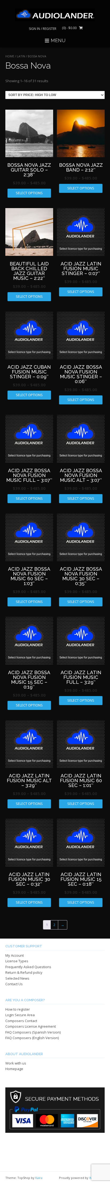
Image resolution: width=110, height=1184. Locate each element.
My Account (14, 955)
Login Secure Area (20, 1014)
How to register (17, 1009)
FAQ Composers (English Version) (32, 1037)
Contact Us (14, 984)
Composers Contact (21, 1020)
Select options (29, 192)
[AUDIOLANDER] (55, 15)
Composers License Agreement (30, 1026)
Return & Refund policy (23, 972)
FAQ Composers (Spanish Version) (33, 1032)
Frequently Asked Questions (28, 966)
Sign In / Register (42, 29)
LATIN (21, 56)
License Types (16, 961)
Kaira (38, 1178)
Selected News (17, 978)
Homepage (14, 1068)
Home (9, 56)
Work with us (15, 1063)
